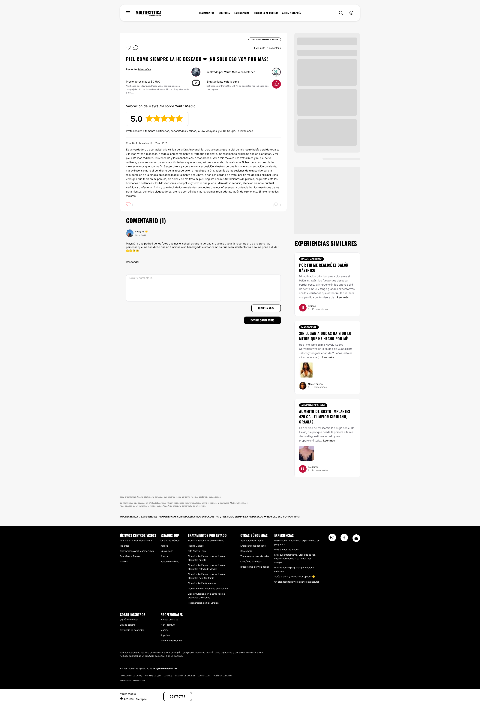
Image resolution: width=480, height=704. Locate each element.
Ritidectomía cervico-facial (254, 566)
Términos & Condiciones (132, 680)
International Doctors (171, 640)
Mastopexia (308, 327)
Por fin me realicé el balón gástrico (323, 267)
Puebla (164, 556)
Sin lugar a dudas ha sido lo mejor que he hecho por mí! (325, 335)
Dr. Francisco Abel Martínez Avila (137, 551)
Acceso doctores (169, 619)
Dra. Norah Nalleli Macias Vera (136, 540)
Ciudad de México (169, 540)
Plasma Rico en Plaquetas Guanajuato (208, 588)
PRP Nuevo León (197, 551)
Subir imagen (266, 308)
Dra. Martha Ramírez (131, 556)
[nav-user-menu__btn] (351, 13)
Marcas (164, 630)
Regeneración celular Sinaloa (203, 602)
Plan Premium (167, 624)
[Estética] (149, 13)
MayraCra (144, 69)
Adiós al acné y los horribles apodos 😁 (294, 576)
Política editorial (223, 676)
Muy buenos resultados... (287, 549)
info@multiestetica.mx (165, 668)
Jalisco (164, 545)
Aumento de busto (313, 405)
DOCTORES (224, 13)
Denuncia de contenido (132, 630)
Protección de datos (131, 676)
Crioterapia (246, 551)
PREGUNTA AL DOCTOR (266, 13)
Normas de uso (153, 676)
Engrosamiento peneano (253, 545)
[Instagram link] (332, 538)
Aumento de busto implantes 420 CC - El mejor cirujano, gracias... (324, 416)
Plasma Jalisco (196, 545)
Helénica (124, 545)
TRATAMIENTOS (206, 13)
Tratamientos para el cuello (254, 556)
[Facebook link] (344, 538)
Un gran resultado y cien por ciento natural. (296, 581)
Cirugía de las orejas (251, 561)
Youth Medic (232, 72)
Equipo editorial (128, 624)
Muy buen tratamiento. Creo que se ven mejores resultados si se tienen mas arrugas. (295, 558)
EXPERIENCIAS (241, 13)
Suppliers (165, 635)
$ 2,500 (155, 81)
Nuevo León (166, 551)
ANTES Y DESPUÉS (291, 13)
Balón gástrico (311, 258)
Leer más (343, 297)
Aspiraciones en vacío (251, 540)
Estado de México (169, 561)
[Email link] (356, 538)
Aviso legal (204, 676)
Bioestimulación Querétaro (202, 583)
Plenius (124, 561)
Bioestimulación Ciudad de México (206, 540)
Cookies (168, 676)
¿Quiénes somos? (129, 619)
